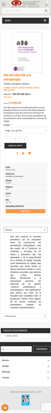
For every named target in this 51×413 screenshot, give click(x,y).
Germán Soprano (12, 336)
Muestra (25, 211)
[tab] (25, 230)
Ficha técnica (10, 316)
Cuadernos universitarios (14, 176)
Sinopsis (8, 230)
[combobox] (25, 10)
